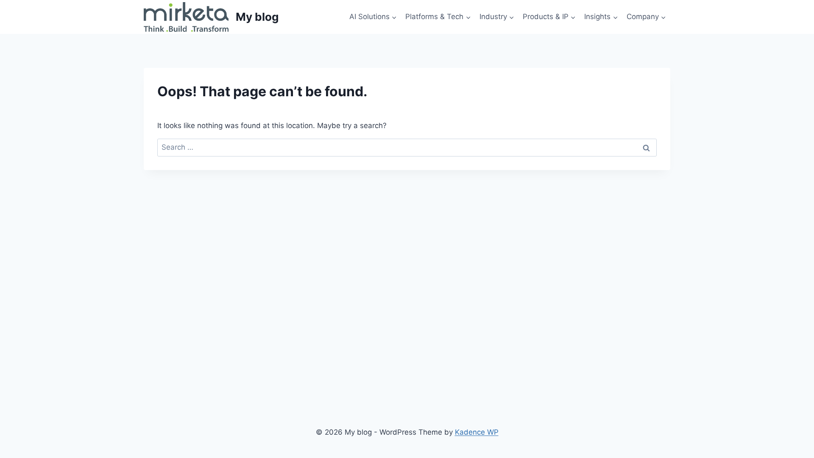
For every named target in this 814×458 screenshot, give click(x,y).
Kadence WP (477, 432)
